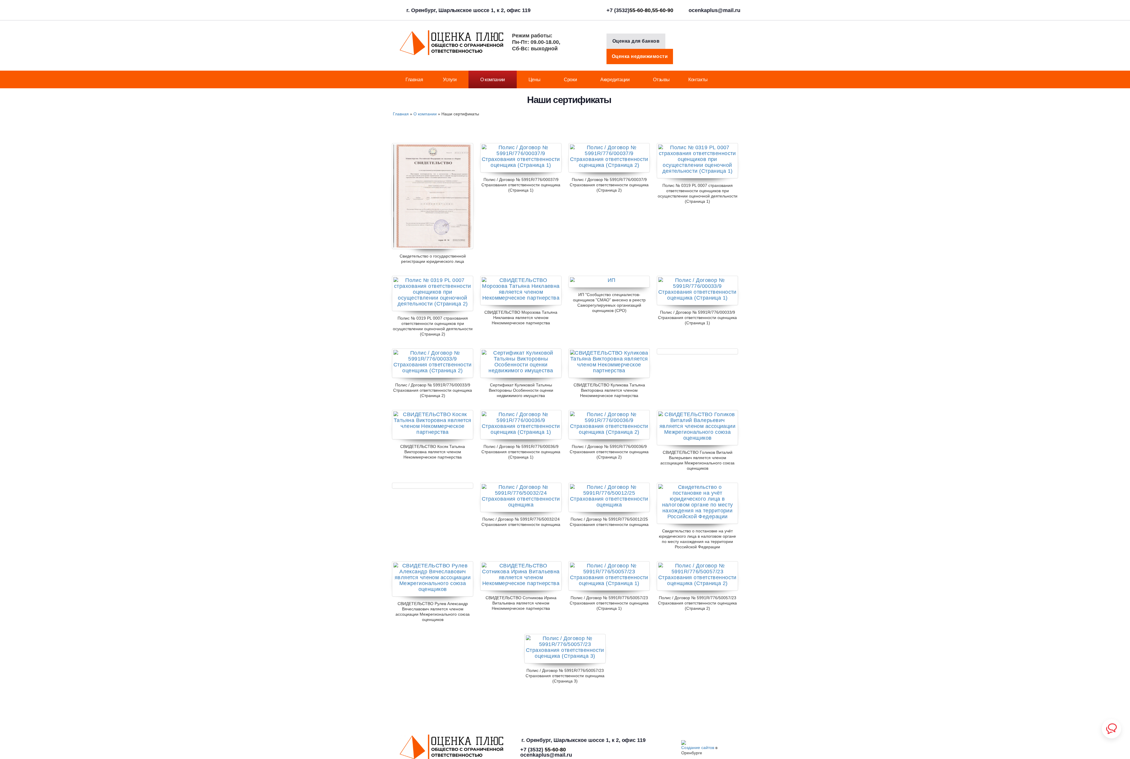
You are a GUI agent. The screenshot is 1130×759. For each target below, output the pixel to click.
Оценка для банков (636, 41)
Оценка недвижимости (640, 56)
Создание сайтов (697, 747)
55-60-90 (662, 10)
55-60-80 (640, 10)
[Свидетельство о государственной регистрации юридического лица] (432, 196)
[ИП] (609, 282)
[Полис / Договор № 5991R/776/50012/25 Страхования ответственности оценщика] (609, 497)
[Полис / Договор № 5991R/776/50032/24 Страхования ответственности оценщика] (520, 497)
